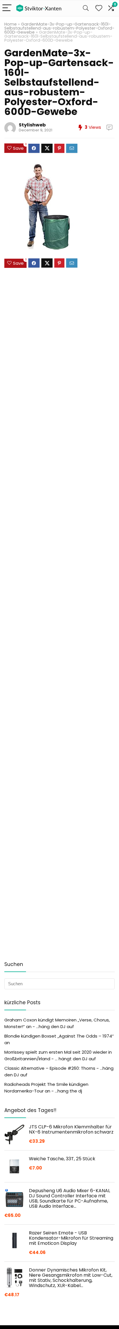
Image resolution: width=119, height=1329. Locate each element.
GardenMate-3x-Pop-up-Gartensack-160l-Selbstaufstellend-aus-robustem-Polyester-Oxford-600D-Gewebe (59, 28)
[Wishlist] (98, 8)
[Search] (86, 8)
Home (10, 24)
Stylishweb (32, 125)
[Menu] (7, 8)
